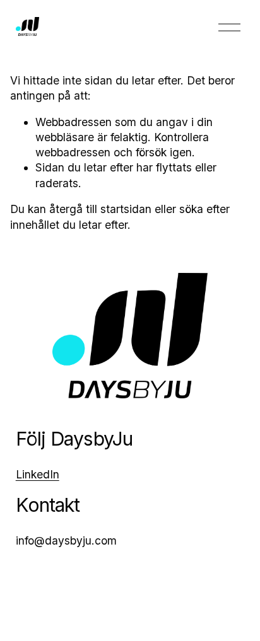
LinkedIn (37, 474)
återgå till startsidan (100, 209)
